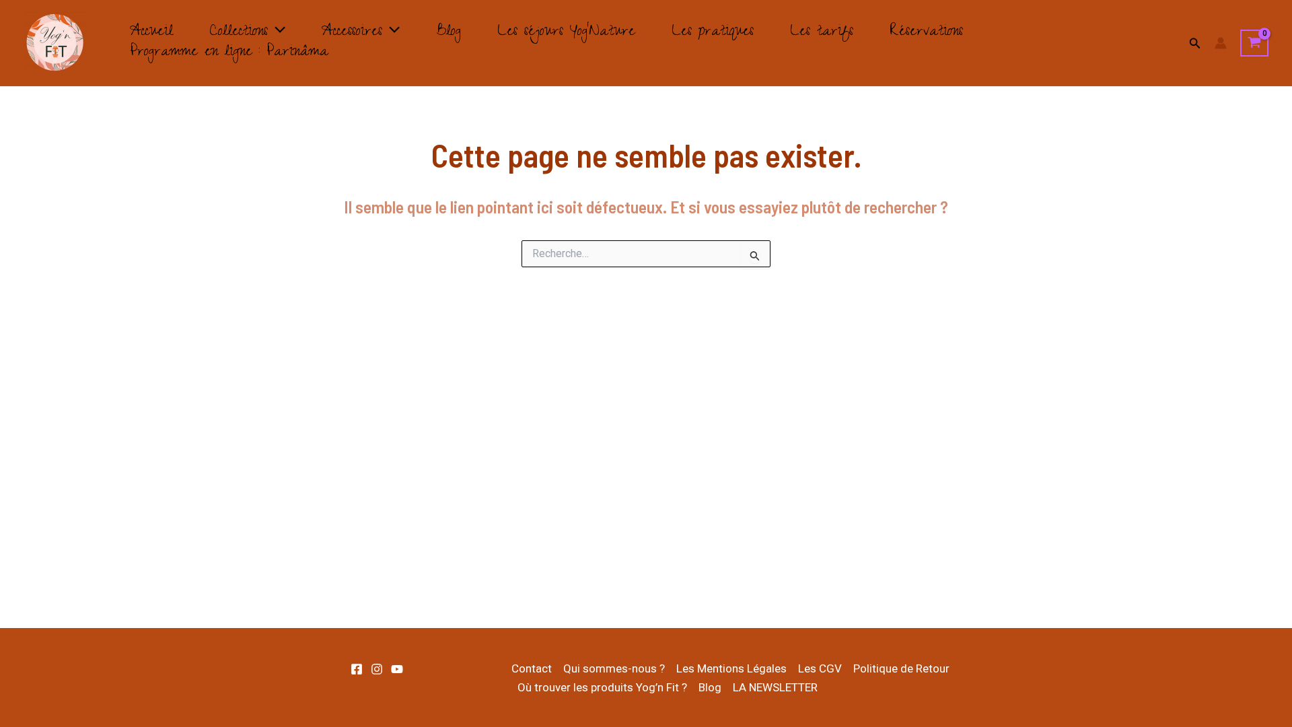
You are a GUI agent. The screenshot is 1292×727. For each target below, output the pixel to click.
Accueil (151, 33)
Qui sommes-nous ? (614, 668)
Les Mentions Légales (731, 668)
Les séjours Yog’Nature (566, 33)
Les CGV (820, 668)
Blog (448, 33)
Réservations (926, 33)
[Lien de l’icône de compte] (1221, 43)
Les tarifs (821, 33)
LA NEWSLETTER (775, 687)
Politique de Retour (901, 668)
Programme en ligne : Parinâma (229, 53)
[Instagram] (377, 669)
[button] (276, 33)
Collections (238, 33)
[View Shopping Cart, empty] (1254, 43)
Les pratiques (713, 33)
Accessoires (352, 33)
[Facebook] (357, 669)
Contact (531, 668)
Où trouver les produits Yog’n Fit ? (602, 687)
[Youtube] (397, 669)
